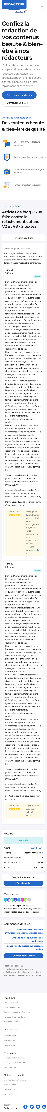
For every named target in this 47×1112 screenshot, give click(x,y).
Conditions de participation (15, 1080)
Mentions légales (11, 1021)
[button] (42, 6)
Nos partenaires (10, 1089)
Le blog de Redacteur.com (14, 1062)
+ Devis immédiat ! (23, 883)
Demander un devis (17, 102)
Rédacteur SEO (10, 1040)
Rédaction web (10, 1045)
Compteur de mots (11, 1067)
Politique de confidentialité (15, 1017)
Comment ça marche (12, 1002)
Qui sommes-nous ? (12, 1007)
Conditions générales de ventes (17, 1012)
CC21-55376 (36, 847)
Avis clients (8, 1094)
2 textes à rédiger (23, 237)
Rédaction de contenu (12, 965)
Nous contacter (10, 1084)
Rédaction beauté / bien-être (19, 969)
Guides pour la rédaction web (16, 1058)
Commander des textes (19, 95)
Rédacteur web (10, 1036)
